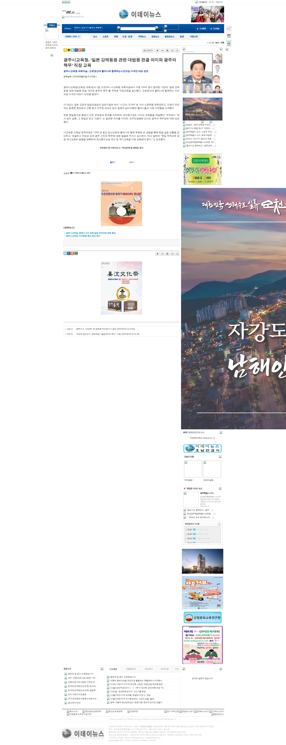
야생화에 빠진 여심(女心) (201, 438)
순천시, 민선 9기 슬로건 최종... (199, 139)
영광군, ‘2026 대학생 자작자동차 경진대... (51, 45)
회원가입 (219, 2)
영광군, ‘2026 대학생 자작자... (199, 125)
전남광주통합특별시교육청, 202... (200, 142)
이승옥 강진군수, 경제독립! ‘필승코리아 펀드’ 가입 (98, 334)
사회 (222, 42)
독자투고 (149, 669)
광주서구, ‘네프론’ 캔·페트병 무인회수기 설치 (96, 329)
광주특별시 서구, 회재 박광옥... (199, 135)
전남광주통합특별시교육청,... (200, 514)
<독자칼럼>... (189, 480)
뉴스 (217, 42)
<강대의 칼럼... (208, 480)
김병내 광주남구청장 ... (198, 81)
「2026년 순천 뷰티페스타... (199, 517)
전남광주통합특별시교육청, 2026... (89, 29)
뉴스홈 (211, 43)
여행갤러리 (131, 669)
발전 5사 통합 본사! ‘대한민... (199, 128)
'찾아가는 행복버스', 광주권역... (200, 145)
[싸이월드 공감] (79, 50)
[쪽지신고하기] (148, 50)
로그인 (211, 2)
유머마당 (165, 669)
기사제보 (113, 669)
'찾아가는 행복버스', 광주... (199, 510)
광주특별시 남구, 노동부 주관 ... (200, 132)
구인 (177, 669)
